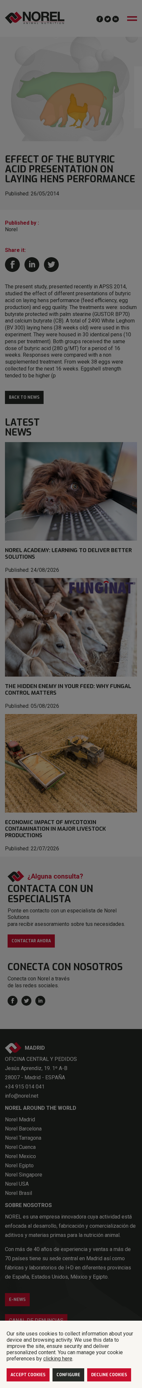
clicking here (57, 1358)
